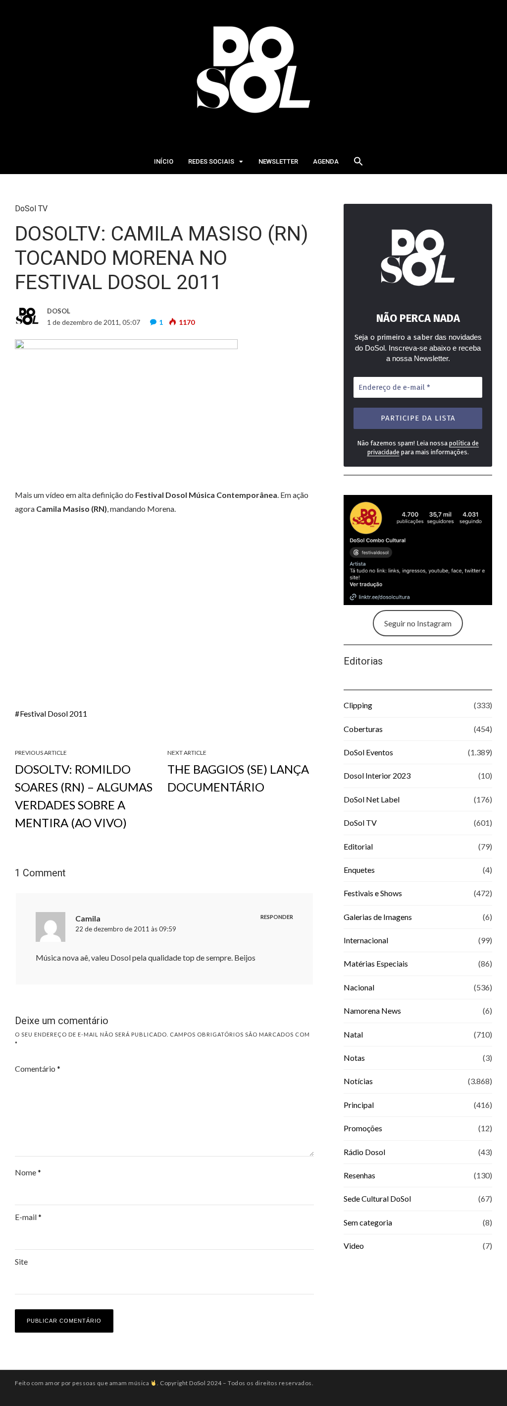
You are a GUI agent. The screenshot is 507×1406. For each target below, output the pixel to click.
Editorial (358, 846)
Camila (88, 918)
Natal (353, 1034)
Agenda (326, 161)
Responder (276, 916)
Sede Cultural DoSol (377, 1198)
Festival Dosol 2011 (53, 713)
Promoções (363, 1128)
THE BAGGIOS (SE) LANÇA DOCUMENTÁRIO (238, 778)
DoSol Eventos (368, 752)
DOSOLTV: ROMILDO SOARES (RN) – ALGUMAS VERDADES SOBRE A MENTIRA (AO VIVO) (83, 796)
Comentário (37, 1068)
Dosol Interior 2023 (377, 775)
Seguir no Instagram (418, 623)
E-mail (28, 1217)
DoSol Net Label (372, 799)
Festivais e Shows (373, 893)
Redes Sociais (211, 161)
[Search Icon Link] (358, 164)
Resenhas (359, 1175)
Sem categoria (368, 1222)
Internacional (366, 940)
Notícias (358, 1081)
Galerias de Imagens (378, 916)
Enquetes (359, 869)
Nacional (359, 987)
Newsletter (278, 161)
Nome (28, 1172)
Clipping (358, 705)
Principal (359, 1104)
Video (354, 1245)
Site (21, 1261)
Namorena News (372, 1010)
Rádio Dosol (364, 1152)
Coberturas (363, 729)
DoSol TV (31, 208)
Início (163, 161)
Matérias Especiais (376, 963)
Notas (354, 1057)
